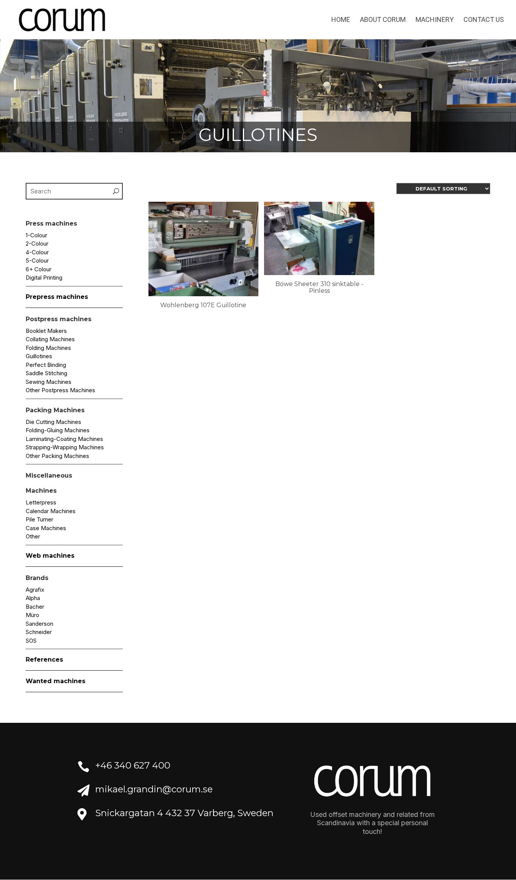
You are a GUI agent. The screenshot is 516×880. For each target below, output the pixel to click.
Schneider (39, 632)
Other (33, 536)
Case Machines (46, 528)
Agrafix (35, 589)
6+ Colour (38, 269)
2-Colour (37, 243)
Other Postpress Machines (60, 390)
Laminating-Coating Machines (64, 438)
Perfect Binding (46, 364)
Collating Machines (50, 339)
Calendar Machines (51, 511)
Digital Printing (44, 277)
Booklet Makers (46, 330)
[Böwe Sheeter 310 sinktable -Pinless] (319, 273)
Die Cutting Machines (53, 421)
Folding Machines (48, 347)
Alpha (33, 598)
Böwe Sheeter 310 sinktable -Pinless (319, 287)
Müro (32, 615)
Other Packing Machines (57, 455)
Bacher (35, 606)
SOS (31, 640)
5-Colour (37, 260)
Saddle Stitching (46, 373)
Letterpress (41, 502)
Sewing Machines (48, 381)
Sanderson (39, 623)
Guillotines (39, 356)
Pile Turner (39, 519)
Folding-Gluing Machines (58, 430)
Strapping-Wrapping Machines (65, 447)
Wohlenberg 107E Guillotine (203, 305)
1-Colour (36, 235)
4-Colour (37, 252)
